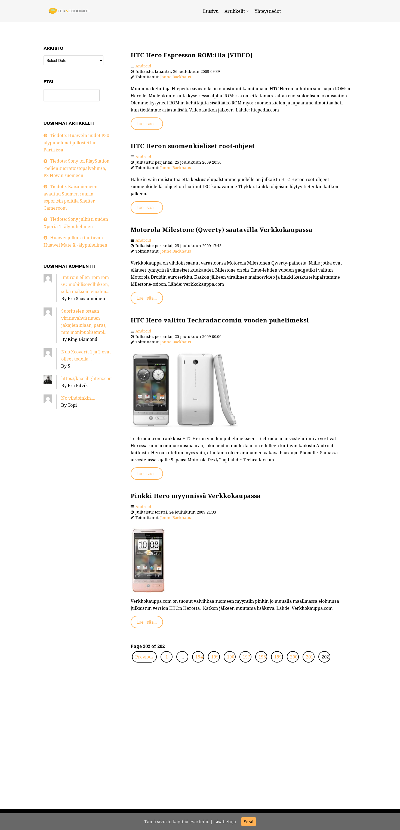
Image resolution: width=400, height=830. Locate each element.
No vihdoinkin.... (78, 398)
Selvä (248, 821)
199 (278, 657)
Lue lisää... (147, 124)
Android (143, 66)
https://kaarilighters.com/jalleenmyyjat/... (104, 378)
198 (262, 657)
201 (309, 657)
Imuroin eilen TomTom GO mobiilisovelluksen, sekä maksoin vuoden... (85, 284)
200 (293, 657)
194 (199, 657)
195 (215, 657)
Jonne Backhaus (175, 76)
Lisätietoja (225, 822)
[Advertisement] (240, 745)
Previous (144, 657)
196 (230, 657)
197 (246, 657)
